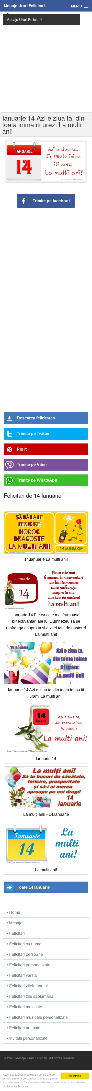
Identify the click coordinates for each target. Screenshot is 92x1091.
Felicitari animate (24, 1028)
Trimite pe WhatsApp (37, 480)
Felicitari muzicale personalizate (38, 1017)
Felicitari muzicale (25, 1007)
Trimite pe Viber (32, 464)
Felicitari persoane (25, 954)
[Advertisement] (46, 61)
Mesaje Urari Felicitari (24, 5)
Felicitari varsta (22, 975)
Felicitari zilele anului (28, 986)
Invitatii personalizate (28, 1038)
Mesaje (15, 923)
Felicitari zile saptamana (30, 996)
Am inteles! (75, 1076)
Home (14, 912)
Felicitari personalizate (29, 965)
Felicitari (16, 933)
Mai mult (23, 1086)
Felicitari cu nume (24, 944)
